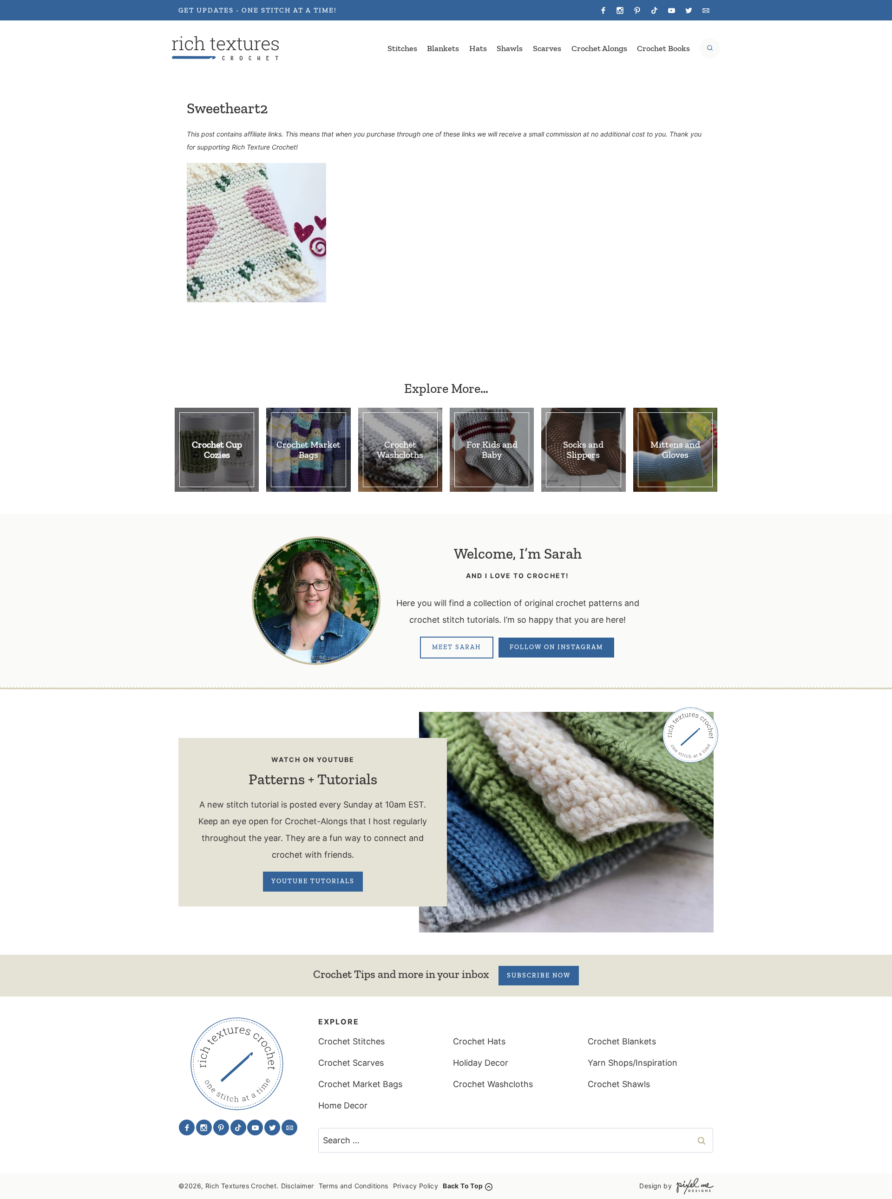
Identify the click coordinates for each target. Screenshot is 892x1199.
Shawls (510, 48)
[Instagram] (620, 10)
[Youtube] (671, 10)
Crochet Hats (479, 1041)
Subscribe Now (539, 975)
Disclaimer (297, 1186)
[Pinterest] (637, 10)
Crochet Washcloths (493, 1084)
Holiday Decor (480, 1063)
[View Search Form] (710, 48)
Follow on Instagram (556, 647)
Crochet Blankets (622, 1041)
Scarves (547, 48)
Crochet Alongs (599, 48)
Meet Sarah (456, 647)
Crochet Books (663, 48)
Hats (478, 48)
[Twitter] (688, 10)
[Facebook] (603, 10)
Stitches (402, 48)
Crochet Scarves (351, 1063)
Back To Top (463, 1186)
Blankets (443, 48)
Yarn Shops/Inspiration (632, 1063)
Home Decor (342, 1105)
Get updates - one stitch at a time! (257, 10)
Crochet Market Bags (360, 1084)
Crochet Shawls (619, 1084)
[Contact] (706, 10)
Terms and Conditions (353, 1186)
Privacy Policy (416, 1186)
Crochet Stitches (351, 1041)
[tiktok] (654, 10)
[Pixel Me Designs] (693, 1186)
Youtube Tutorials (312, 881)
